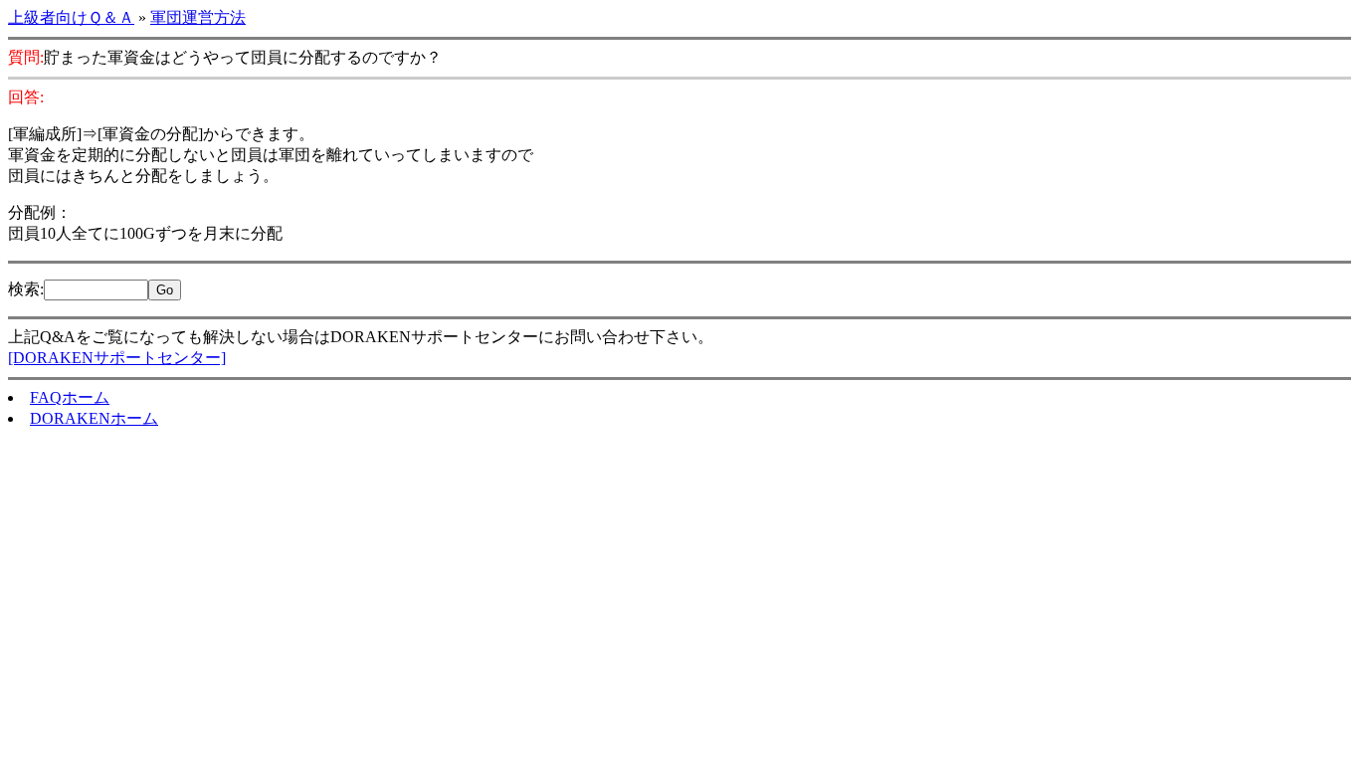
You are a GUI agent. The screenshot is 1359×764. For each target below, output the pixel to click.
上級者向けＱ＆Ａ (71, 17)
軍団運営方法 (198, 17)
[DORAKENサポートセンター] (117, 357)
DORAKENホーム (94, 418)
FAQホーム (69, 397)
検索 (24, 289)
